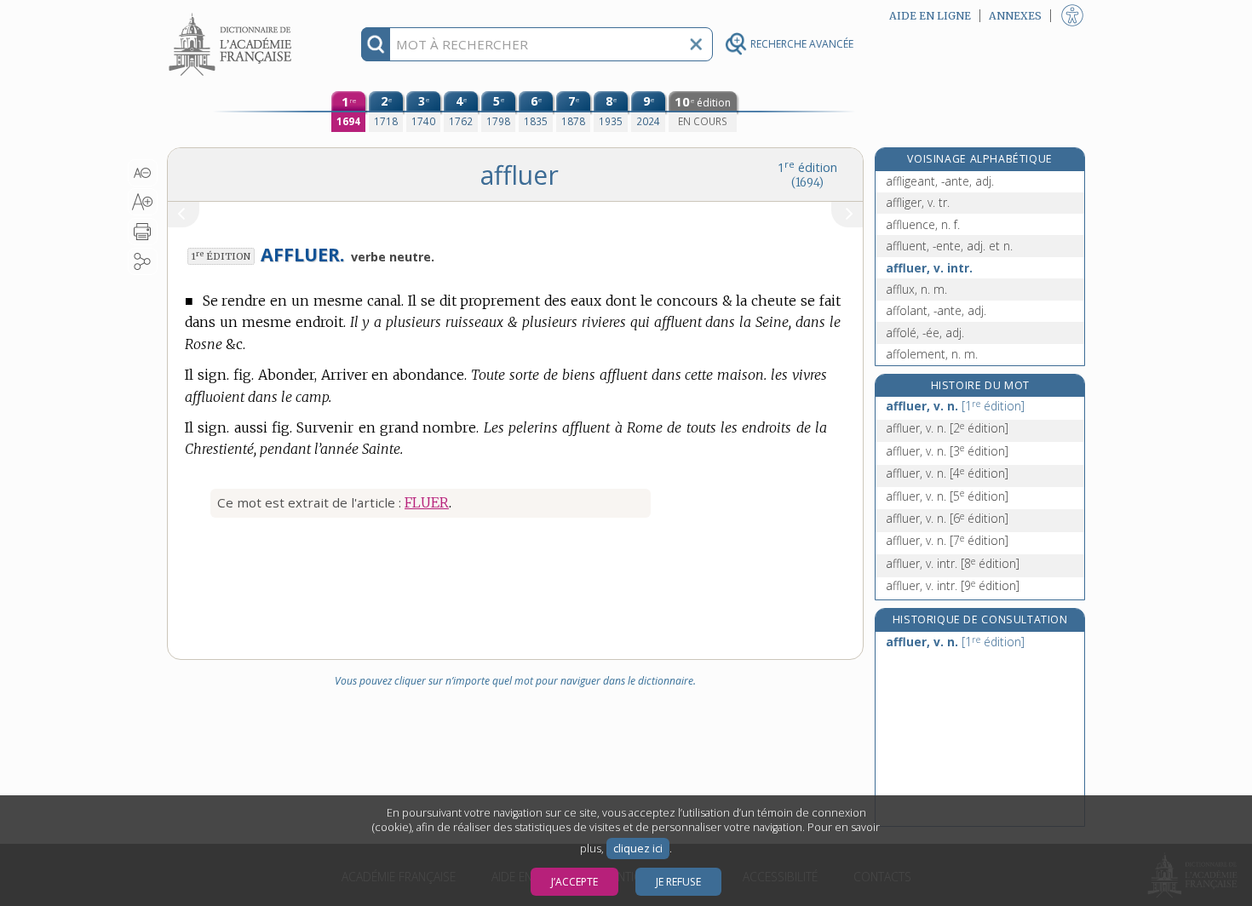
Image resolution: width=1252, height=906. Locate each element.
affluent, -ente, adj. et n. (949, 246)
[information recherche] (376, 44)
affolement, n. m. (932, 354)
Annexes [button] (1015, 15)
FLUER (427, 502)
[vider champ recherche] (696, 44)
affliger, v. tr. (918, 202)
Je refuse (678, 881)
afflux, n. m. (916, 289)
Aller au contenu (232, 15)
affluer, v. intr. (929, 268)
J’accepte (574, 881)
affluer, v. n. (955, 406)
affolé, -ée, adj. (925, 332)
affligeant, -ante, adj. (940, 181)
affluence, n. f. (923, 224)
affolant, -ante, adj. (936, 310)
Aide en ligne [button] (930, 15)
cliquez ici (638, 848)
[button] (143, 172)
